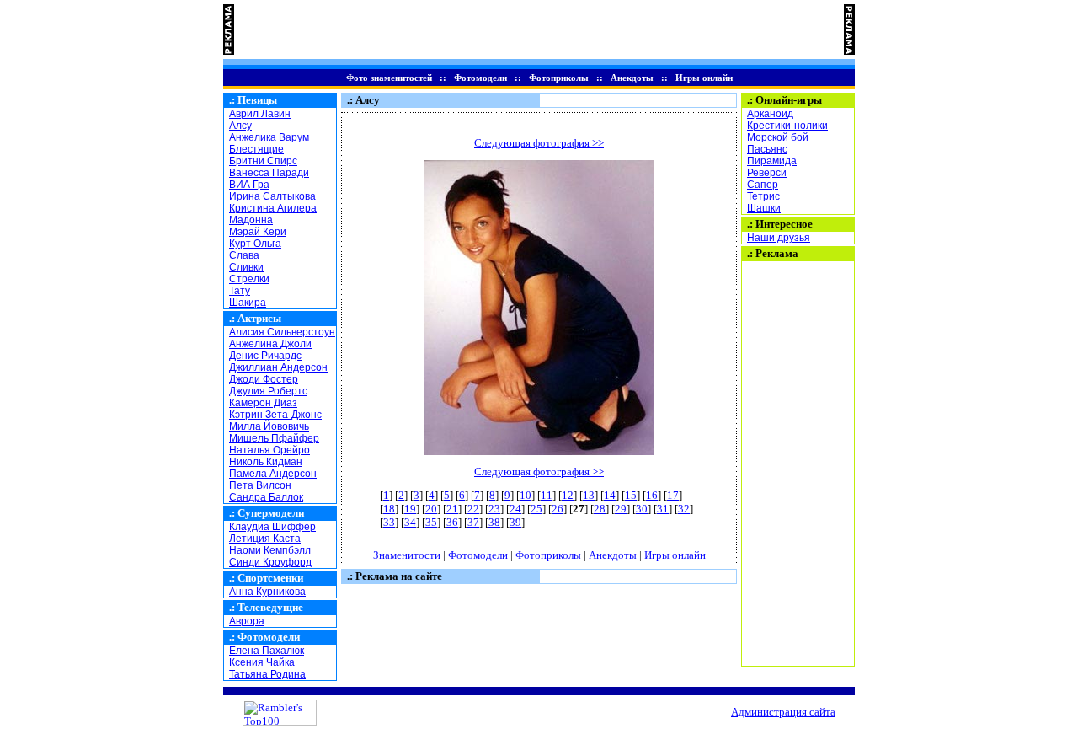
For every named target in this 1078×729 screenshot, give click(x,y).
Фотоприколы (559, 78)
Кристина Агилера (273, 208)
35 (431, 522)
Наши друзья (778, 238)
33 (389, 522)
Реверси (767, 173)
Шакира (247, 302)
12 (568, 495)
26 (557, 508)
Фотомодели (480, 78)
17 (673, 495)
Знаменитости (406, 555)
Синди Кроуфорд (270, 562)
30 (642, 508)
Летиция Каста (265, 538)
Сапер (762, 184)
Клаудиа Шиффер (272, 527)
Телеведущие (270, 607)
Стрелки (249, 279)
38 (494, 522)
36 (452, 522)
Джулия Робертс (268, 391)
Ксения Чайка (262, 662)
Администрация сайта (783, 711)
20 (431, 508)
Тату (239, 291)
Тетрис (763, 196)
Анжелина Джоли (270, 344)
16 (652, 495)
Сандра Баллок (266, 497)
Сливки (246, 267)
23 (494, 508)
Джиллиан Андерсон (278, 367)
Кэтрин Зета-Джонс (275, 415)
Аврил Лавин (260, 114)
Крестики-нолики (787, 125)
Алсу (240, 125)
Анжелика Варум (269, 137)
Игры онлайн (704, 78)
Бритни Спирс (263, 161)
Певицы (257, 100)
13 (589, 495)
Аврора (246, 621)
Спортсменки (270, 577)
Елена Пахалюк (266, 651)
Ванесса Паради (269, 173)
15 (631, 495)
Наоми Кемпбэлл (270, 550)
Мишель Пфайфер (274, 438)
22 (473, 508)
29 (621, 508)
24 (515, 508)
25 (536, 508)
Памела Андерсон (273, 474)
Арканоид (770, 114)
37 (473, 522)
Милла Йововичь (269, 426)
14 (610, 495)
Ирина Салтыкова (272, 196)
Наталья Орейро (269, 450)
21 (452, 508)
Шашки (764, 208)
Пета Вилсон (260, 485)
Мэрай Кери (257, 232)
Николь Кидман (265, 462)
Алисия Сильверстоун (282, 332)
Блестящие (256, 149)
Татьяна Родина (267, 674)
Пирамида (772, 161)
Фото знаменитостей (389, 78)
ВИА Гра (249, 184)
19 (410, 508)
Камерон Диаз (263, 403)
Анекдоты (632, 78)
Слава (244, 255)
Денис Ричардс (265, 356)
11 (546, 495)
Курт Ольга (255, 243)
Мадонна (251, 220)
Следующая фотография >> (539, 143)
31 (663, 508)
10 (525, 495)
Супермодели (270, 513)
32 (684, 508)
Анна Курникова (267, 592)
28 (600, 508)
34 (410, 522)
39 (515, 522)
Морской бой (777, 137)
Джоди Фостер (263, 379)
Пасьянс (767, 149)
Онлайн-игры (788, 100)
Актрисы (259, 318)
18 (389, 508)
